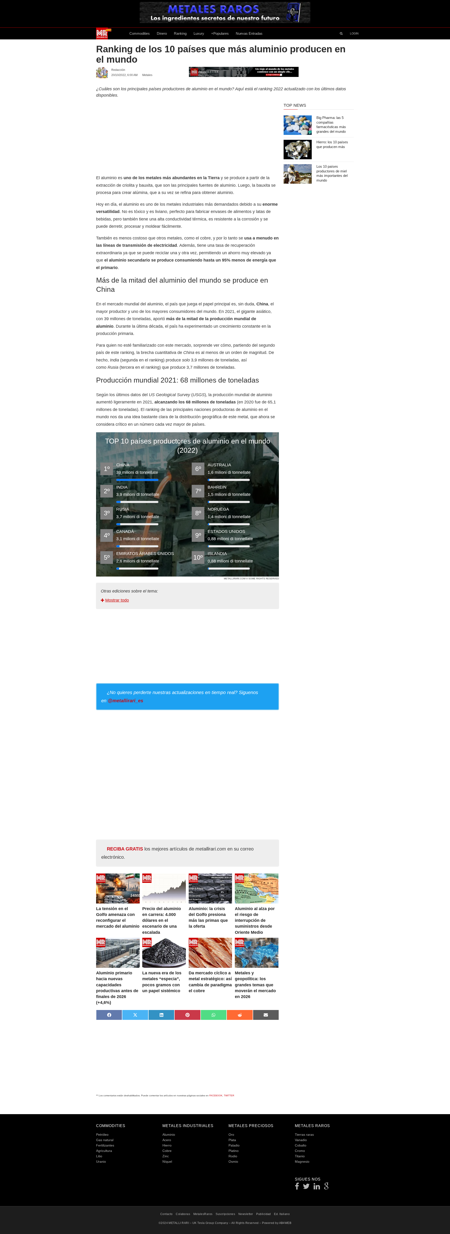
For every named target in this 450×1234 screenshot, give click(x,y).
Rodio (233, 1156)
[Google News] (326, 1188)
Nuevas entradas (249, 33)
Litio (99, 1156)
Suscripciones (225, 1214)
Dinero (162, 33)
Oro (231, 1134)
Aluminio (168, 1134)
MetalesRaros (203, 1214)
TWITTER (229, 1095)
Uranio (101, 1161)
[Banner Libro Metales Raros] (225, 21)
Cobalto (300, 1145)
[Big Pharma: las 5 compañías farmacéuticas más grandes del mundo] (298, 125)
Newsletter (245, 1214)
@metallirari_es (125, 700)
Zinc (165, 1156)
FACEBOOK (215, 1095)
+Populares (220, 33)
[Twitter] (306, 1188)
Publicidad (263, 1214)
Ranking (180, 33)
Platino (234, 1151)
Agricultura (104, 1151)
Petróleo (102, 1134)
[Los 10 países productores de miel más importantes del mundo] (298, 174)
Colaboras (183, 1214)
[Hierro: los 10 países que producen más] (298, 149)
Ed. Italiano (282, 1214)
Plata (232, 1140)
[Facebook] (297, 1188)
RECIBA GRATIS (125, 848)
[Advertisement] (187, 135)
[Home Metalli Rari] (111, 33)
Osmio (233, 1161)
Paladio (234, 1145)
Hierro (167, 1145)
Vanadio (301, 1140)
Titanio (300, 1156)
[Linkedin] (317, 1188)
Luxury (199, 33)
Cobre (167, 1151)
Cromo (300, 1151)
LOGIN (354, 33)
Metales (147, 75)
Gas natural (104, 1140)
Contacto (166, 1214)
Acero (166, 1140)
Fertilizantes (105, 1145)
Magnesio (302, 1161)
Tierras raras (304, 1134)
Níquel (167, 1161)
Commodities (139, 33)
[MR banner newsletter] (244, 71)
